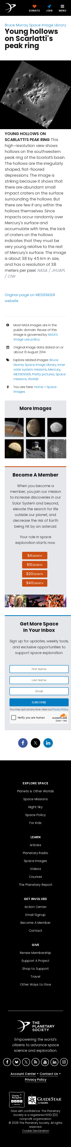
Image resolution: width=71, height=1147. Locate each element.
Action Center (35, 907)
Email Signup (35, 914)
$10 (34, 564)
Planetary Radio (35, 853)
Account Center (23, 1074)
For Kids (35, 823)
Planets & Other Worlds (35, 791)
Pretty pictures (43, 374)
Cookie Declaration (35, 1131)
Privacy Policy (60, 709)
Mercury (54, 369)
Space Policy (35, 815)
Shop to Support (35, 968)
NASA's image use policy (36, 337)
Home (38, 387)
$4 (34, 555)
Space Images (35, 861)
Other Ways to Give (35, 984)
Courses (35, 876)
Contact (35, 930)
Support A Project (35, 960)
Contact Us (49, 1074)
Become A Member (36, 922)
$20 (34, 573)
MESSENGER (22, 374)
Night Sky (35, 807)
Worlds (33, 379)
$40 (34, 582)
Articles (35, 845)
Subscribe (39, 702)
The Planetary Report (35, 884)
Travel (35, 976)
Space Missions (35, 799)
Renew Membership (35, 953)
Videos (35, 869)
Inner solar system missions (39, 367)
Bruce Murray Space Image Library (35, 25)
